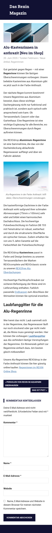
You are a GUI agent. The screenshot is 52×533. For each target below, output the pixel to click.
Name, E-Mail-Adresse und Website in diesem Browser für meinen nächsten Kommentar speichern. (24, 505)
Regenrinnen (17, 62)
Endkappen (21, 292)
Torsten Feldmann (28, 58)
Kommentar (10, 422)
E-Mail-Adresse (12, 476)
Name (7, 463)
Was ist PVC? (38, 390)
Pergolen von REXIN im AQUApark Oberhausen (23, 383)
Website (7, 488)
